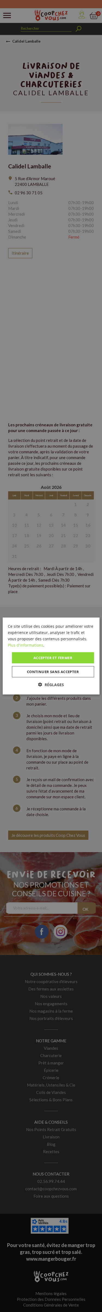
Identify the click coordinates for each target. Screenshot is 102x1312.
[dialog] (50, 656)
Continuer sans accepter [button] (53, 671)
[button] (51, 685)
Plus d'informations (25, 644)
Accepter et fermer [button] (52, 657)
